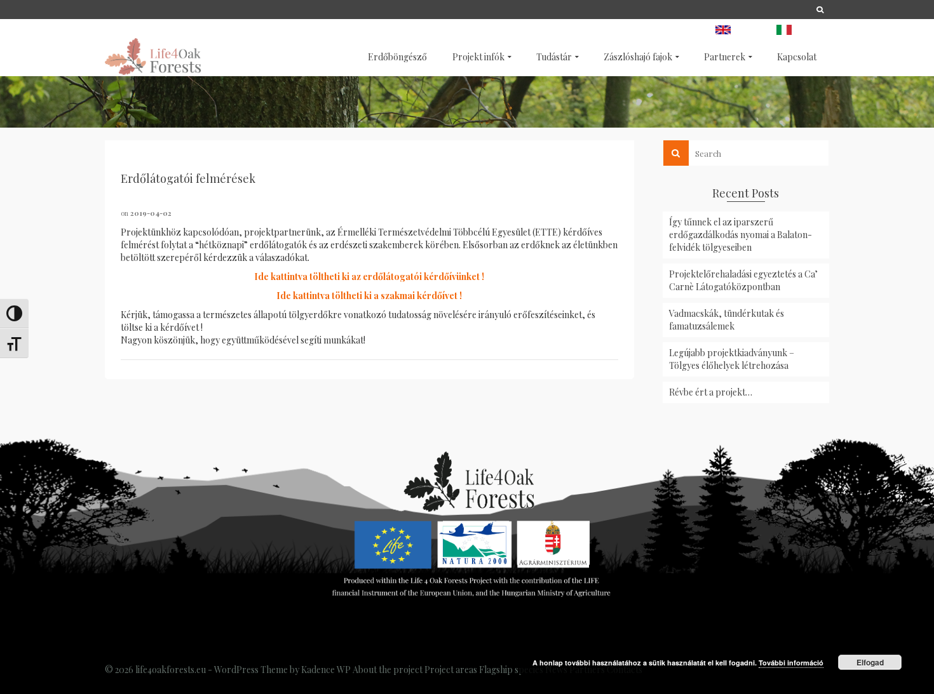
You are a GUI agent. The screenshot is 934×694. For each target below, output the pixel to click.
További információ (791, 662)
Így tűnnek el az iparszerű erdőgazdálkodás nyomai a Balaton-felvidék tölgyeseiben (740, 234)
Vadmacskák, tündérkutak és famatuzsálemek (726, 319)
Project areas (450, 670)
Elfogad (870, 662)
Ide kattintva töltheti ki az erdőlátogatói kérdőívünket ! (369, 276)
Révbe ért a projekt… (710, 392)
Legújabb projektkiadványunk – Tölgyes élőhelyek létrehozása (731, 359)
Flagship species (511, 670)
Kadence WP (326, 670)
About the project (388, 670)
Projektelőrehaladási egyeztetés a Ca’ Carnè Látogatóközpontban (743, 280)
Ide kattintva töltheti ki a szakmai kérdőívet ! (369, 296)
